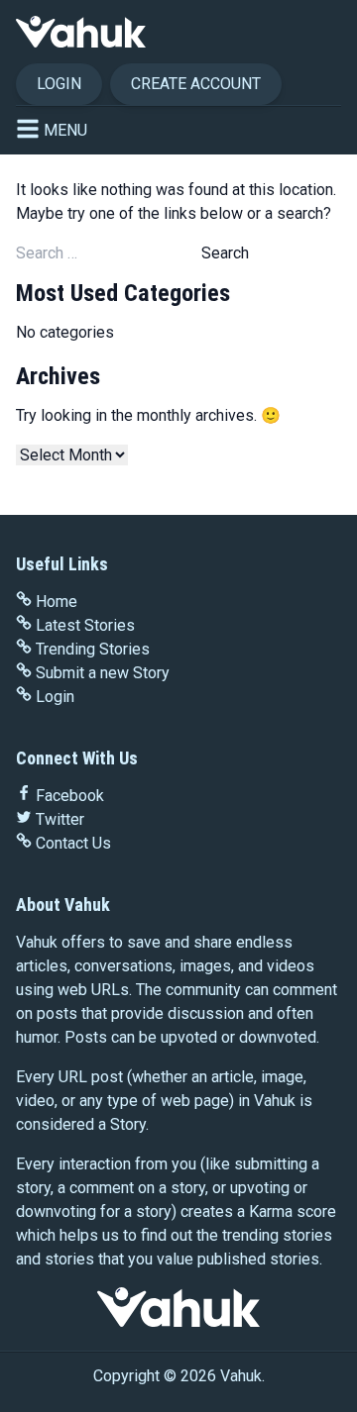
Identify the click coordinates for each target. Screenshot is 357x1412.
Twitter (60, 819)
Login (59, 83)
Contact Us (73, 843)
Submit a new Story (103, 672)
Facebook (70, 795)
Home (56, 601)
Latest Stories (85, 625)
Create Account (196, 83)
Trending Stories (93, 649)
